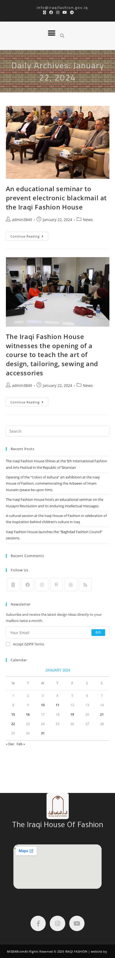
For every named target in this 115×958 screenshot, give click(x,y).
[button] (51, 33)
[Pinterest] (56, 584)
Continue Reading (29, 235)
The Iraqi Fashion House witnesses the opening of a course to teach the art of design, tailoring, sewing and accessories (52, 354)
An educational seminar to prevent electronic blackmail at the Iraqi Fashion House (56, 197)
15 (13, 714)
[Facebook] (27, 584)
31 (43, 733)
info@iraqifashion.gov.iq (57, 7)
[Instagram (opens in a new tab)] (58, 12)
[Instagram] (42, 584)
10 (43, 705)
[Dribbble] (70, 584)
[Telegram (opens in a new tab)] (71, 12)
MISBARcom (16, 951)
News (88, 219)
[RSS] (85, 584)
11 (57, 705)
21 (102, 714)
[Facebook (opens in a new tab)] (51, 12)
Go (98, 632)
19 (72, 714)
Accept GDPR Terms (28, 644)
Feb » (21, 744)
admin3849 (22, 219)
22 (13, 724)
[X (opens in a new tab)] (44, 12)
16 (28, 714)
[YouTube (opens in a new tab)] (64, 12)
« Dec (10, 744)
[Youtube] (77, 923)
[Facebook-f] (38, 923)
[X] (13, 584)
